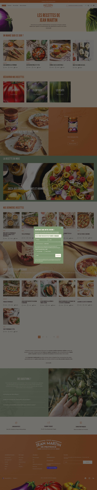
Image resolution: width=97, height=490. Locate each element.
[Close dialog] (62, 228)
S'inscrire (58, 255)
